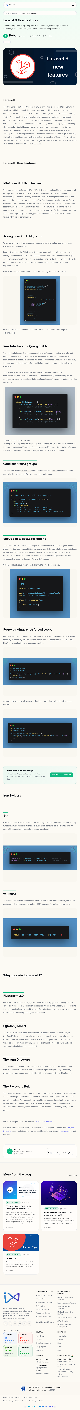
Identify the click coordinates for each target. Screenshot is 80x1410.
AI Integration (40, 1299)
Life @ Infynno (41, 1346)
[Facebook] (24, 1323)
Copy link (68, 1153)
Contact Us (39, 1350)
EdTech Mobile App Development (64, 1326)
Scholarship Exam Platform (67, 1317)
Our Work (39, 1339)
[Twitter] (10, 1323)
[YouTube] (29, 1323)
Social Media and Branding (45, 1322)
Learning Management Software (65, 1298)
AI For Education (63, 1321)
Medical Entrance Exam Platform (65, 1313)
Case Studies (62, 1336)
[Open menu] (73, 5)
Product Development (43, 1313)
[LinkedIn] (5, 1323)
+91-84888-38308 (42, 1373)
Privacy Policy (8, 1401)
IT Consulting (40, 1306)
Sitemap (41, 1401)
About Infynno (40, 1336)
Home (7, 13)
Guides (60, 1346)
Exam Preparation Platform (67, 1303)
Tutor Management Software (64, 1307)
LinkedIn (56, 1153)
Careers (60, 1339)
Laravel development (43, 1122)
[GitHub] (15, 1323)
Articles (14, 13)
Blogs (59, 1343)
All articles (73, 1175)
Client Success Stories (43, 1343)
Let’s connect (66, 1131)
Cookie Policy (31, 1401)
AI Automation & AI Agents (44, 1302)
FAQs (59, 1350)
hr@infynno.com (41, 1368)
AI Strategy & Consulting (44, 1295)
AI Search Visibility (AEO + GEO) (45, 1318)
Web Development (42, 1309)
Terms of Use (19, 1401)
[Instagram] (20, 1323)
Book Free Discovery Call (61, 775)
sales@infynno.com (42, 1362)
